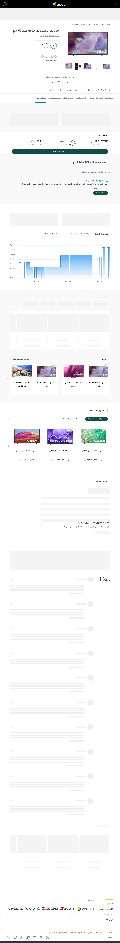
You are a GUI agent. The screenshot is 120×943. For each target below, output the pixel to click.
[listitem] (86, 379)
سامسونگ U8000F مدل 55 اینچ (60, 451)
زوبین (108, 24)
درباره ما (109, 920)
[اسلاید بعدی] (6, 379)
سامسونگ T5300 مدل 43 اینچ (27, 451)
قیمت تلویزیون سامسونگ (81, 24)
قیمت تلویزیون (98, 24)
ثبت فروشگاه (107, 904)
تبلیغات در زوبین (106, 909)
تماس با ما (108, 914)
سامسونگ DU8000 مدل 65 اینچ (93, 451)
